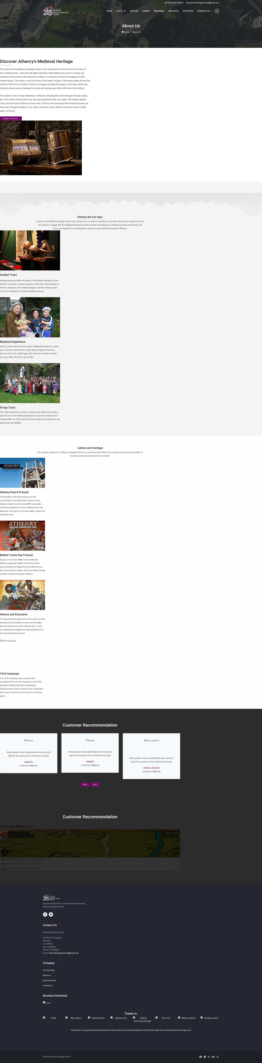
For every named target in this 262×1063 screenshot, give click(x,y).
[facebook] (45, 914)
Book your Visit (49, 980)
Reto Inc (34, 765)
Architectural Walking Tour (24, 873)
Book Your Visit (10, 119)
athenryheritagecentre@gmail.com (204, 3)
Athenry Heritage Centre (7, 873)
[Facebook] (201, 1057)
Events (146, 11)
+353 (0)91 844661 (175, 3)
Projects (173, 11)
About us (47, 975)
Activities (188, 11)
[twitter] (51, 914)
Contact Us (203, 11)
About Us (121, 11)
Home (109, 11)
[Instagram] (209, 1057)
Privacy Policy (49, 970)
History (134, 11)
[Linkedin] (205, 1057)
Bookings (159, 11)
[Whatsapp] (218, 1057)
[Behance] (213, 1057)
